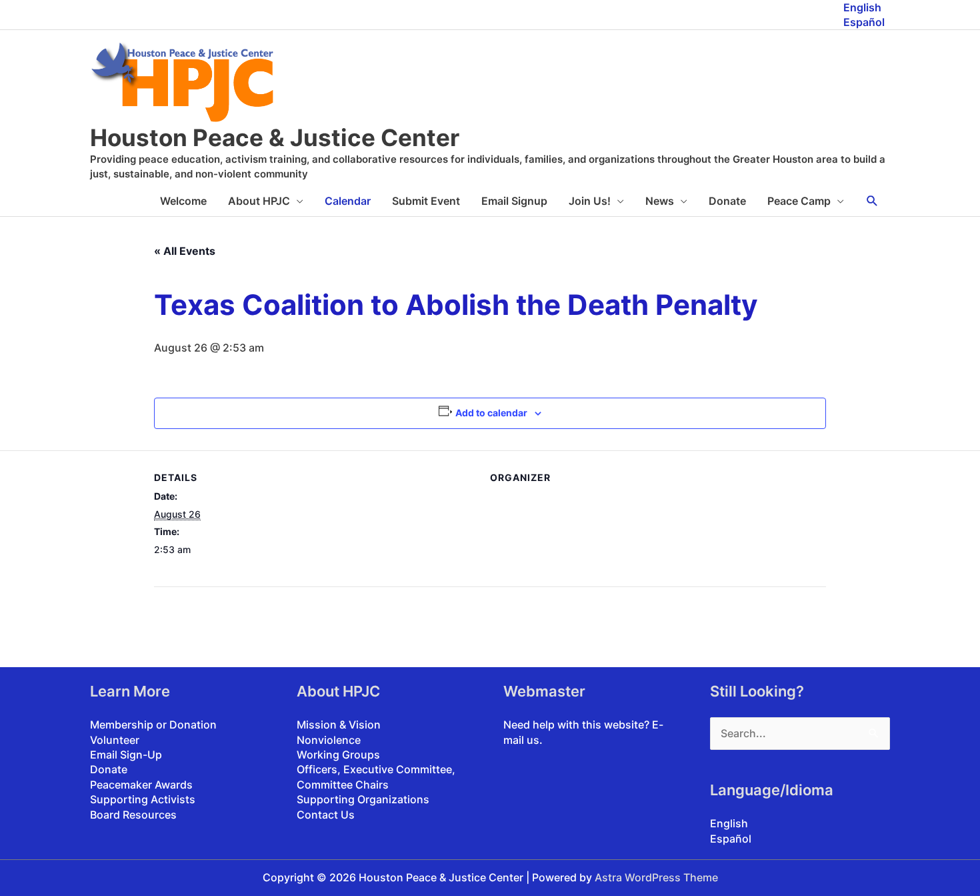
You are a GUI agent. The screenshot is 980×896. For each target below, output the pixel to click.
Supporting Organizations (363, 799)
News (659, 200)
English (862, 7)
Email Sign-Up (126, 754)
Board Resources (133, 814)
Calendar (348, 200)
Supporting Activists (142, 799)
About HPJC (259, 200)
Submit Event (426, 200)
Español (864, 22)
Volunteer (114, 740)
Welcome (183, 200)
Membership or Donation (153, 724)
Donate (727, 200)
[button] (872, 201)
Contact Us (326, 814)
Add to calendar (491, 412)
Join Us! (590, 200)
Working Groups (338, 754)
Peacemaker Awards (141, 784)
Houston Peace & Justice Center (274, 137)
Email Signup (514, 200)
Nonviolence (329, 740)
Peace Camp (799, 200)
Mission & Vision (339, 724)
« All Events (184, 251)
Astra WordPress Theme (656, 877)
